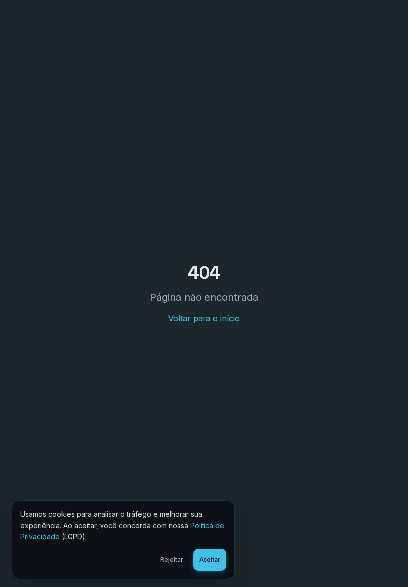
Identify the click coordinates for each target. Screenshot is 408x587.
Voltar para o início (204, 318)
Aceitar (209, 559)
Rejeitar (171, 559)
